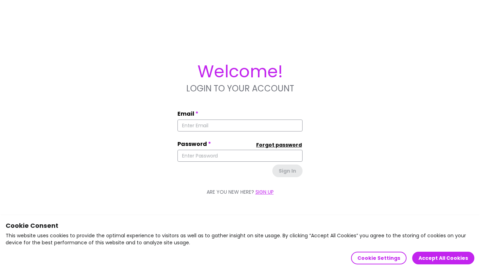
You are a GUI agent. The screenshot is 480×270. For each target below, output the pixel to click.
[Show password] (293, 155)
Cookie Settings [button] (378, 258)
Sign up (264, 191)
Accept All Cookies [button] (443, 258)
